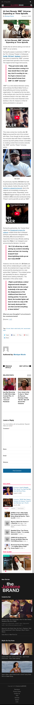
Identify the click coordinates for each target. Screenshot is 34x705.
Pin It (26, 335)
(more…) (20, 515)
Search (17, 700)
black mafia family (15, 328)
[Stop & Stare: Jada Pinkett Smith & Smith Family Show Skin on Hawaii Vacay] (17, 667)
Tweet (7, 335)
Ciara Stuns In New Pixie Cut (9, 634)
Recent (13, 508)
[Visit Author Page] (6, 349)
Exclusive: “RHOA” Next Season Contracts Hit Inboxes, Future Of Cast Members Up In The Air (22, 501)
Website (5, 462)
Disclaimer (17, 689)
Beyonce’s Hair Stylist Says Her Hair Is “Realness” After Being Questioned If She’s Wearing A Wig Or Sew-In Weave (16, 630)
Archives (17, 697)
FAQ (17, 695)
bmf (22, 328)
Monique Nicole (9, 16)
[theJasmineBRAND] (17, 5)
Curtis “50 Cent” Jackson (12, 56)
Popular (7, 508)
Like (14, 335)
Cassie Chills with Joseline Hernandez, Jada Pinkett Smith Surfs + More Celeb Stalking (15, 657)
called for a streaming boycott (12, 188)
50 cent (8, 328)
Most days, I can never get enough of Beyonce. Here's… (19, 524)
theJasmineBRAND (21, 686)
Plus (20, 335)
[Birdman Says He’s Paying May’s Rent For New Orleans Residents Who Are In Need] (17, 609)
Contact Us (17, 693)
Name (5, 449)
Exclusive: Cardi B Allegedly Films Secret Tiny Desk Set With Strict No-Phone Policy (22, 489)
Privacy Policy (17, 691)
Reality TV (6, 555)
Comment (6, 428)
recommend (27, 328)
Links (17, 702)
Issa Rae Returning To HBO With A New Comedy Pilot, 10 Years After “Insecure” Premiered (9, 396)
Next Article (24, 366)
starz (4, 330)
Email (4, 455)
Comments (21, 508)
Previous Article (8, 366)
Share (7, 338)
